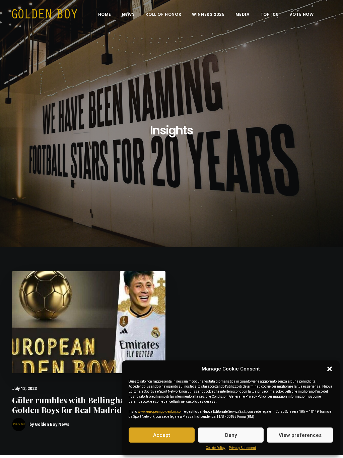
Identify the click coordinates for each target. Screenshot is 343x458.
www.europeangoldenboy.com (161, 411)
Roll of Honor (163, 14)
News (128, 14)
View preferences (300, 435)
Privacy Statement (242, 448)
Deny (231, 435)
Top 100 (270, 14)
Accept (161, 435)
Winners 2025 (208, 14)
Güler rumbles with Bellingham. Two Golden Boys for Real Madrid (82, 405)
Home (104, 14)
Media (242, 14)
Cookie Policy (215, 448)
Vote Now (301, 14)
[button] (329, 368)
